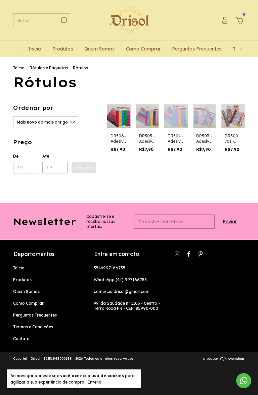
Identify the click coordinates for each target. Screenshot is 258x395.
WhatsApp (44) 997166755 (120, 279)
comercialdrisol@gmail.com (121, 291)
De (15, 156)
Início (34, 49)
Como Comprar (143, 49)
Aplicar (84, 167)
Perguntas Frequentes (196, 49)
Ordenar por (33, 107)
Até (45, 156)
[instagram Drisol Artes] (177, 254)
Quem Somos (99, 49)
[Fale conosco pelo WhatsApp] (243, 380)
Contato (21, 338)
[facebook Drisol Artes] (188, 254)
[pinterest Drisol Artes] (200, 254)
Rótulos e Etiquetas (49, 67)
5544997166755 (109, 267)
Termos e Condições (33, 326)
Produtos (62, 49)
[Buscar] (63, 20)
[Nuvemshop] (224, 359)
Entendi (95, 382)
